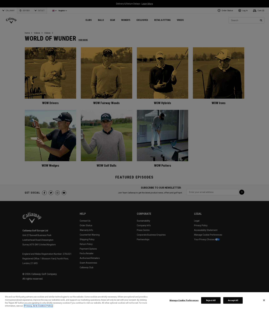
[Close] (264, 300)
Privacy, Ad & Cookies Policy (38, 306)
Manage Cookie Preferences (184, 300)
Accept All (233, 300)
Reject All (211, 300)
